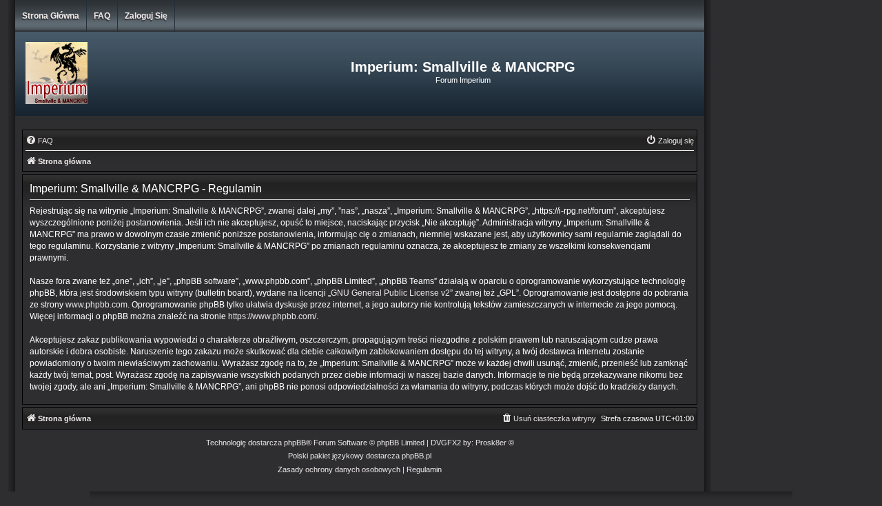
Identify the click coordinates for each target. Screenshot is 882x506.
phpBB (295, 442)
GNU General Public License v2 (390, 293)
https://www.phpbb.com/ (272, 316)
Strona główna (50, 16)
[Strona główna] (130, 73)
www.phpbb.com (96, 305)
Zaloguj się (146, 16)
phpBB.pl (416, 456)
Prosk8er (490, 442)
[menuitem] (39, 140)
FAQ (102, 16)
